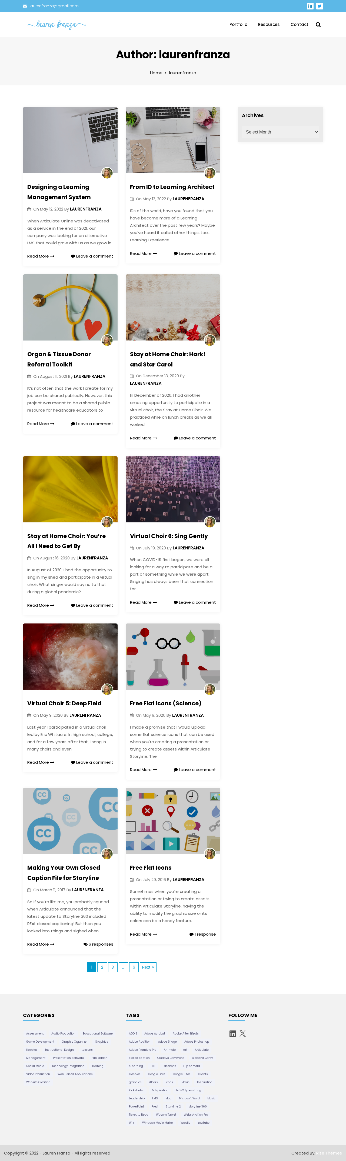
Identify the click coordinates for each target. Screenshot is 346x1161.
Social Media (35, 1066)
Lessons (87, 1050)
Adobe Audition (140, 1042)
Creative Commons (170, 1058)
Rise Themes (329, 1153)
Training (98, 1066)
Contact (299, 24)
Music (211, 1098)
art (185, 1050)
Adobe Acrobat (154, 1034)
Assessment (35, 1034)
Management (35, 1058)
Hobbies (32, 1050)
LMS (155, 1098)
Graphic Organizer (75, 1042)
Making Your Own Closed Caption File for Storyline (63, 873)
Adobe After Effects (186, 1034)
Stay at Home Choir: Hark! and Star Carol (167, 359)
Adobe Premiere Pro (142, 1050)
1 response (205, 934)
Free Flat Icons (151, 868)
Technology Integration (68, 1066)
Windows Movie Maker (157, 1123)
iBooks (153, 1082)
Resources (269, 24)
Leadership (137, 1098)
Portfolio (238, 24)
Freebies (135, 1074)
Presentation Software (68, 1058)
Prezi (155, 1107)
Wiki (132, 1123)
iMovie (185, 1082)
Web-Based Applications (75, 1074)
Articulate (202, 1050)
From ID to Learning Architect (172, 187)
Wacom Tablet (166, 1115)
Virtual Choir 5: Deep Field (64, 703)
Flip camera (191, 1066)
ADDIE (133, 1034)
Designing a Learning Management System (59, 192)
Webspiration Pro (196, 1115)
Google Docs (156, 1074)
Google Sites (182, 1074)
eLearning (136, 1066)
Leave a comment (94, 256)
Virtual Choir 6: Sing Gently (169, 536)
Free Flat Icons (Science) (165, 703)
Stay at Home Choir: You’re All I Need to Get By (66, 541)
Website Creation (38, 1082)
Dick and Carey (202, 1058)
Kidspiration (159, 1090)
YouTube (203, 1123)
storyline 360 (197, 1107)
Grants (203, 1074)
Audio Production (63, 1034)
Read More (38, 256)
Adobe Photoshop (196, 1042)
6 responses (100, 944)
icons (169, 1082)
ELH (153, 1066)
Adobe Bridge (167, 1042)
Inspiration (204, 1082)
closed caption (139, 1058)
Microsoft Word (189, 1098)
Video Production (38, 1074)
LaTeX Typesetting (188, 1090)
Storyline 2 (173, 1107)
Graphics (101, 1042)
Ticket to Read (138, 1115)
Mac (168, 1098)
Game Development (40, 1042)
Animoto (170, 1050)
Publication (99, 1058)
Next (146, 967)
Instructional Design (59, 1050)
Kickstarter (136, 1090)
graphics (135, 1082)
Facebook (169, 1066)
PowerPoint (136, 1107)
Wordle (185, 1123)
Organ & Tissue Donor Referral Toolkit (59, 359)
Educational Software (98, 1034)
